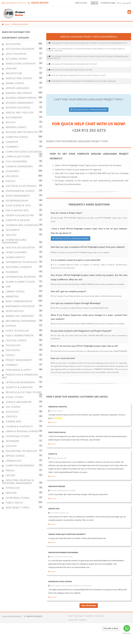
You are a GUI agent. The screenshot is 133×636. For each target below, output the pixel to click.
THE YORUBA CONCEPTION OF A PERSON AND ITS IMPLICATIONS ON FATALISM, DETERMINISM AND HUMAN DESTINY (87, 57)
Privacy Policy (73, 620)
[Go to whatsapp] (127, 628)
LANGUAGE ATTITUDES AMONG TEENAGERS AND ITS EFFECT (74, 64)
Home (7, 24)
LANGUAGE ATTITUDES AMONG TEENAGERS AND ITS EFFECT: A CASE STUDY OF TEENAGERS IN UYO (89, 43)
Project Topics (78, 616)
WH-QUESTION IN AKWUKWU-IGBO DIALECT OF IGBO (71, 70)
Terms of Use (99, 616)
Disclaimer (82, 620)
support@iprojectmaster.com (15, 3)
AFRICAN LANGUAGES (20, 24)
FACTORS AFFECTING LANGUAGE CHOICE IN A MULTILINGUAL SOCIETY (78, 75)
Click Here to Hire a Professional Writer (89, 109)
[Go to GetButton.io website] (127, 633)
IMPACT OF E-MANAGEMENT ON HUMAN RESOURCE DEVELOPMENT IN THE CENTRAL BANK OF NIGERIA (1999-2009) (86, 50)
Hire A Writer (89, 616)
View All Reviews (88, 605)
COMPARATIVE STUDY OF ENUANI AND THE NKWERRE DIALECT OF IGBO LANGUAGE (83, 81)
